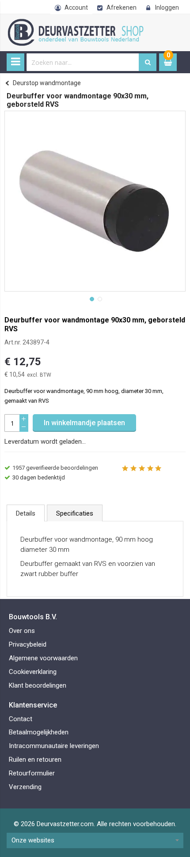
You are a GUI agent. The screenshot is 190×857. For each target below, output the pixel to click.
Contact (20, 719)
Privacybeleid (27, 644)
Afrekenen (121, 7)
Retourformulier (32, 773)
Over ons (22, 631)
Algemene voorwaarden (43, 658)
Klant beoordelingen (37, 685)
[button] (91, 298)
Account (76, 7)
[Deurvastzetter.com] (84, 23)
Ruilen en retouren (35, 759)
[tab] (26, 513)
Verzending (25, 787)
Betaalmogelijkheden (38, 732)
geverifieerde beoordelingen (55, 467)
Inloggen (167, 7)
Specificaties (74, 513)
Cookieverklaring (33, 672)
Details (25, 513)
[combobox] (83, 62)
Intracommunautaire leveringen (54, 746)
